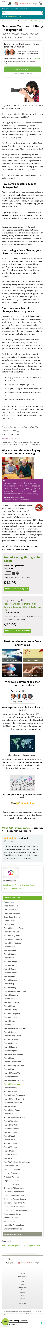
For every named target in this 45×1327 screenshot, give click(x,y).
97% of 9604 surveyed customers (17, 828)
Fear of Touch (9, 1136)
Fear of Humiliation (11, 1047)
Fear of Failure (10, 1006)
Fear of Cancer (10, 954)
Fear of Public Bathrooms (14, 1095)
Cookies (22, 1298)
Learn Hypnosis (22, 1276)
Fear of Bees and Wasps (14, 928)
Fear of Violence (10, 1143)
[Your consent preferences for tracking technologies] (41, 1323)
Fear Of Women (10, 1155)
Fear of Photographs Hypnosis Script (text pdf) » (21, 1245)
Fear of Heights (10, 1043)
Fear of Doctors (10, 980)
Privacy (23, 1295)
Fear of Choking (10, 965)
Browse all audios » (12, 1234)
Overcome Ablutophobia (13, 1188)
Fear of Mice (9, 1069)
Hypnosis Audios (22, 1279)
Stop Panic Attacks (12, 1218)
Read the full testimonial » (11, 438)
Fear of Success (10, 1114)
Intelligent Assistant (14, 16)
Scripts (22, 1281)
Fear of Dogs (9, 984)
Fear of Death (9, 976)
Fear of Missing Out (12, 1073)
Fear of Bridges (10, 950)
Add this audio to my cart (17, 589)
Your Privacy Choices (18, 1320)
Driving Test (9, 924)
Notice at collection (11, 1324)
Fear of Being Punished (13, 936)
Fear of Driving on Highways (15, 991)
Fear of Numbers (11, 1077)
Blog (22, 1284)
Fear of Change (10, 962)
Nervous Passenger (12, 1177)
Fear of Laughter (10, 1051)
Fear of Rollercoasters (13, 1103)
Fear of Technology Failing (14, 1117)
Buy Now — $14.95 (22, 69)
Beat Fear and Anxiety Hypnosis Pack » (19, 885)
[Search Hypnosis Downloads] (42, 12)
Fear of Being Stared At (13, 939)
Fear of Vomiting (10, 1147)
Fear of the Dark (10, 1125)
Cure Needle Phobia (12, 910)
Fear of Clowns (10, 969)
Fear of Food (9, 1025)
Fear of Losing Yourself (13, 1054)
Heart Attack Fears (11, 1166)
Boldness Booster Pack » (13, 889)
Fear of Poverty (10, 1091)
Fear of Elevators (11, 995)
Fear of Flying (9, 1021)
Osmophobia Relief (12, 1184)
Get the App (22, 1303)
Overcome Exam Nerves (14, 1192)
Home (22, 1270)
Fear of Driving (10, 988)
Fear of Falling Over (12, 1014)
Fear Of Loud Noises (12, 1062)
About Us (22, 1273)
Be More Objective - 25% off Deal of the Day (22, 608)
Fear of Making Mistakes (14, 1065)
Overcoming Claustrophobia (15, 1210)
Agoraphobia (9, 902)
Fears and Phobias (12, 898)
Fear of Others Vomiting (13, 1080)
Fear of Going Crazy (12, 1036)
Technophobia (9, 1221)
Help (22, 1290)
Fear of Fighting (10, 1017)
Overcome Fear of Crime (14, 1195)
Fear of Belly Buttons (12, 943)
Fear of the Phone (11, 1129)
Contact (22, 1292)
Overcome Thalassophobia (15, 1207)
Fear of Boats (9, 947)
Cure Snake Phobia (12, 913)
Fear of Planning (10, 1088)
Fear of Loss (9, 1058)
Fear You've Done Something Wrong (18, 1162)
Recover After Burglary (13, 1214)
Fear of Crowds (10, 973)
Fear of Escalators (11, 1002)
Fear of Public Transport (14, 1099)
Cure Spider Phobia (12, 917)
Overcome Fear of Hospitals (15, 1199)
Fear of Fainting (10, 1010)
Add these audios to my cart (18, 631)
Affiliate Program (22, 1287)
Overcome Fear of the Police (16, 1203)
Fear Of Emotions (11, 999)
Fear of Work (9, 1158)
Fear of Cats (9, 958)
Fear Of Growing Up (12, 1039)
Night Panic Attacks (12, 1181)
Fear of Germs (10, 1032)
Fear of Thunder (10, 1132)
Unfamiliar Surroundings (14, 1225)
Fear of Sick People (12, 1110)
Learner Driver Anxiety (13, 1173)
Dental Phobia (9, 921)
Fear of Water (9, 1151)
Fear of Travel (9, 1140)
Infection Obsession (12, 1169)
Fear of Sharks (10, 1106)
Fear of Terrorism (11, 1121)
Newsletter (22, 1300)
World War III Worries (13, 1229)
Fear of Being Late (11, 932)
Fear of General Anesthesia (15, 1028)
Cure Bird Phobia (11, 906)
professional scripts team (21, 700)
